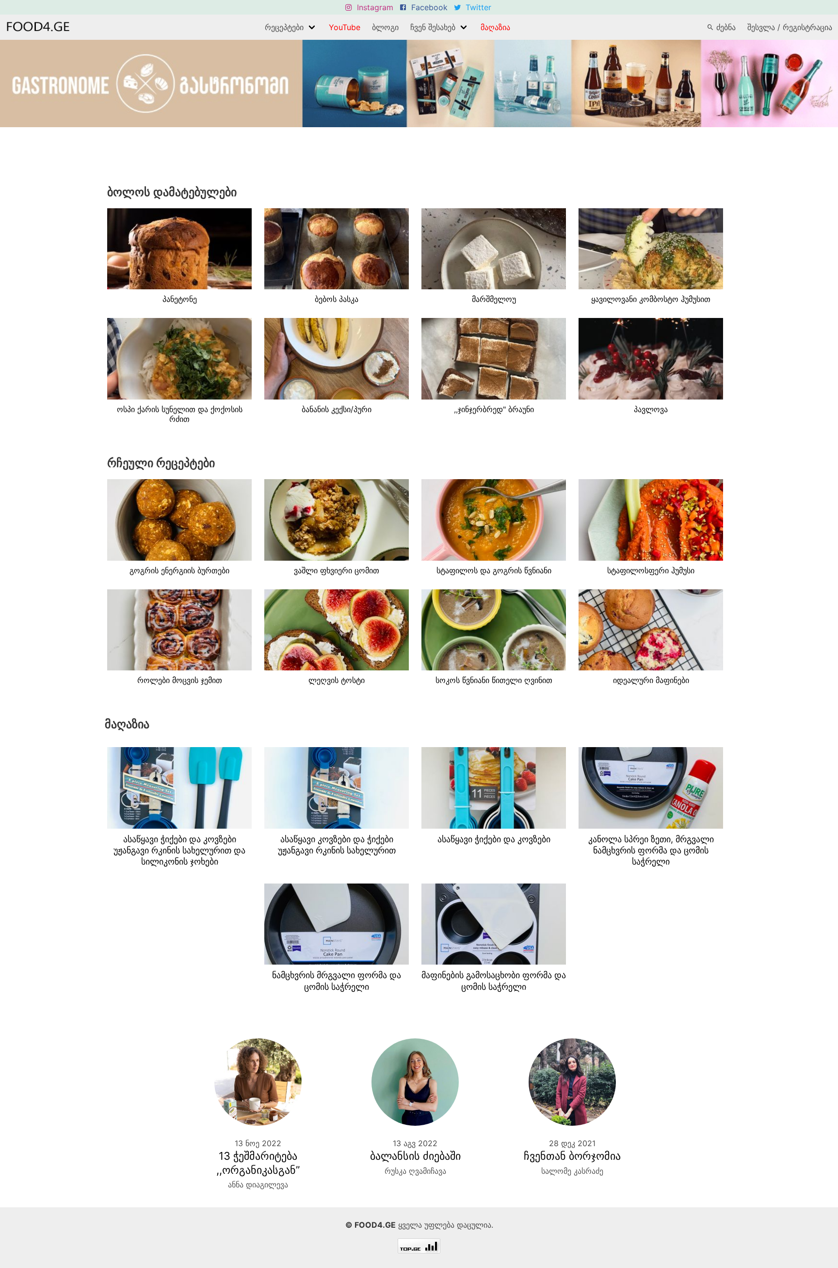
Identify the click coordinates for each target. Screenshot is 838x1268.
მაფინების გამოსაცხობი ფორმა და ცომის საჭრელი (493, 980)
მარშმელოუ (494, 299)
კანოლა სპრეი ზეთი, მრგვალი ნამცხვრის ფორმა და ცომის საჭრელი (651, 850)
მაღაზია (495, 27)
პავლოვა (651, 409)
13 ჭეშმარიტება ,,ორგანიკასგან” (258, 1163)
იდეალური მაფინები (651, 680)
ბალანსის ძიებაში (415, 1156)
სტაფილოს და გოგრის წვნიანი (493, 570)
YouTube (344, 27)
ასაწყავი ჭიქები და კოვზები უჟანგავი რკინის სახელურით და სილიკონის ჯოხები (179, 850)
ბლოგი (385, 27)
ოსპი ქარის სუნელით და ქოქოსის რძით (179, 414)
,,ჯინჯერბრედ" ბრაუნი (494, 409)
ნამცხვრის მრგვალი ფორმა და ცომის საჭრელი (336, 980)
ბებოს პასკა (336, 299)
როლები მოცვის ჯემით (179, 680)
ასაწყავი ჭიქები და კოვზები (493, 839)
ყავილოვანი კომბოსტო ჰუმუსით (650, 299)
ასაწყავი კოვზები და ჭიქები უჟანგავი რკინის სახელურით (337, 844)
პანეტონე (179, 299)
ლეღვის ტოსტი (336, 680)
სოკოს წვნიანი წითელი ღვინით (493, 680)
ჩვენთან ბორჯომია (572, 1156)
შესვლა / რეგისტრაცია (789, 27)
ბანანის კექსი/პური (336, 409)
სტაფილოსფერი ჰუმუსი (650, 570)
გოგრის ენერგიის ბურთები (179, 570)
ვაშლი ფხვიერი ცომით (336, 570)
